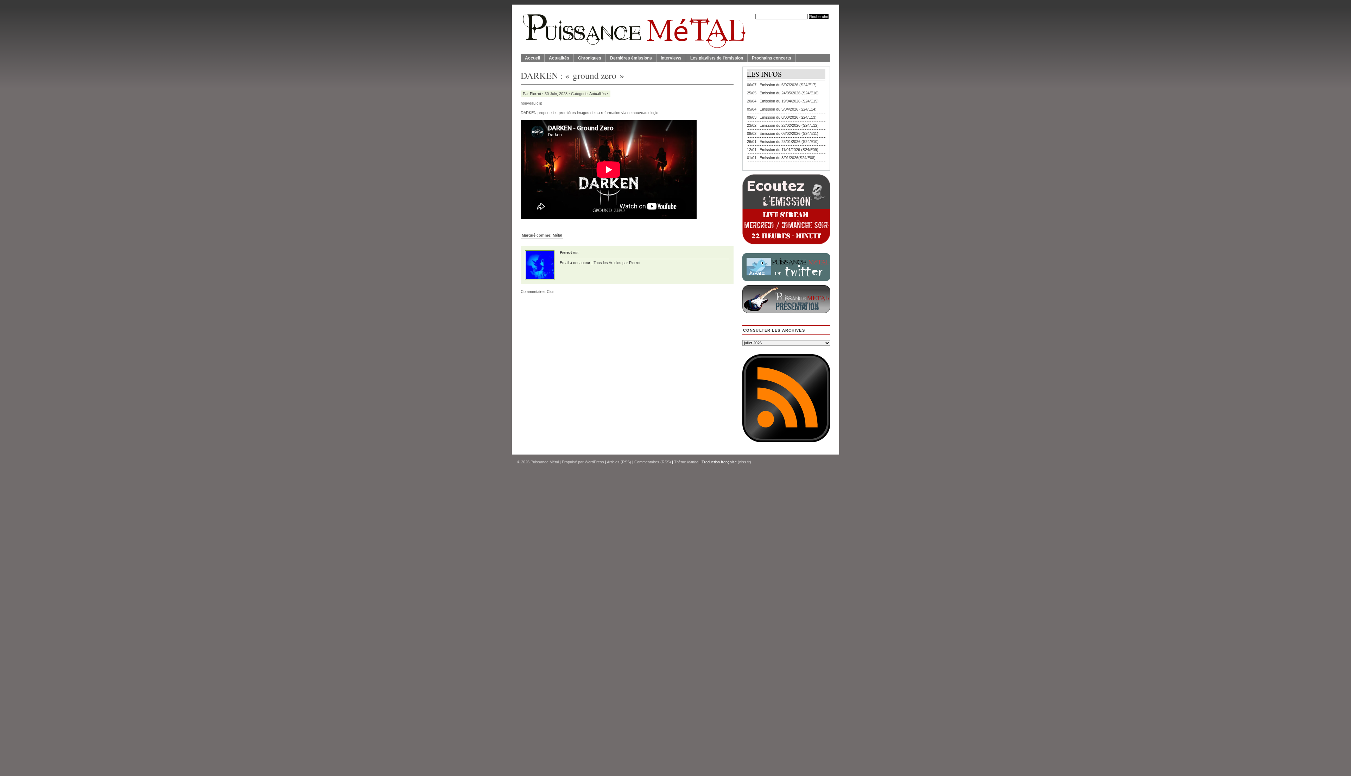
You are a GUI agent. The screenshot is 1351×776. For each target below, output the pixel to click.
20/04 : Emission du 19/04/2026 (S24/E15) (783, 101)
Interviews (671, 58)
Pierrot (535, 94)
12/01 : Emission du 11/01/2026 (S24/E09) (782, 150)
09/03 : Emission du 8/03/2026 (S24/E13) (782, 117)
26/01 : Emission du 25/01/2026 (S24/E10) (783, 141)
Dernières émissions (631, 58)
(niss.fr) (744, 462)
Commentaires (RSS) (652, 462)
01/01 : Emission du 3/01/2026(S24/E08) (781, 158)
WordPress (594, 462)
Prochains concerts (771, 58)
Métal (557, 235)
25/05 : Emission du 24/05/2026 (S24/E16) (783, 93)
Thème (686, 462)
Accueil (532, 58)
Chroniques (589, 58)
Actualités (559, 58)
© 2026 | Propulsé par (551, 462)
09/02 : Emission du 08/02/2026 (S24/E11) (782, 133)
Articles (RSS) (619, 462)
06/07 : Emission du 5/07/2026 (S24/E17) (782, 85)
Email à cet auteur (575, 263)
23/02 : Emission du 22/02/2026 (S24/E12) (783, 125)
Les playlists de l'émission (716, 58)
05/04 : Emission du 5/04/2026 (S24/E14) (782, 109)
